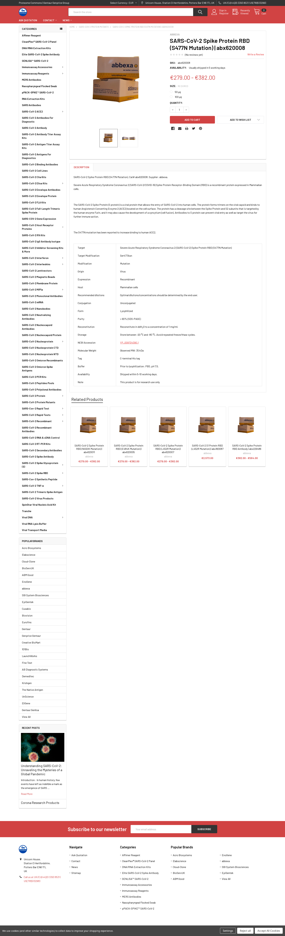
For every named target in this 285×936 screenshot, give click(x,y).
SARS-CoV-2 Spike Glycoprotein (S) (40, 464)
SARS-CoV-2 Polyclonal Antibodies (41, 389)
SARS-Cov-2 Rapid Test (35, 408)
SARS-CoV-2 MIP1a (32, 289)
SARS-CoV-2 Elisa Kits (34, 183)
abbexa (26, 588)
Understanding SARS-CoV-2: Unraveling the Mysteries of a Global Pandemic (41, 770)
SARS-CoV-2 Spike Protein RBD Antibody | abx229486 (247, 447)
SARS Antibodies (31, 105)
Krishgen (27, 683)
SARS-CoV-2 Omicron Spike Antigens (37, 368)
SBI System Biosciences (35, 595)
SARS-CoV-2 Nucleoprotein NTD (40, 354)
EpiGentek (27, 601)
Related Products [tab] (87, 399)
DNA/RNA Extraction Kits (36, 48)
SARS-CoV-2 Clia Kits (34, 177)
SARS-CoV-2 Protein (33, 395)
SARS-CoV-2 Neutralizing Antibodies (36, 316)
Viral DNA (27, 517)
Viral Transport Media (34, 530)
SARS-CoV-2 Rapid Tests (36, 414)
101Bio (25, 649)
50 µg (178, 91)
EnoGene (27, 581)
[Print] (187, 128)
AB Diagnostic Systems (35, 669)
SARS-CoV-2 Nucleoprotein (37, 341)
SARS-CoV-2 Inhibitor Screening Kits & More (42, 249)
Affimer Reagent (31, 35)
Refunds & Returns (173, 924)
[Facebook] (173, 128)
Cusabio (26, 608)
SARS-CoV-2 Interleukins (36, 264)
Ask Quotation (28, 20)
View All (26, 716)
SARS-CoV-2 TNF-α (33, 485)
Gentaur (26, 628)
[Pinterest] (201, 128)
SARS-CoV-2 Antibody (34, 127)
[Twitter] (194, 128)
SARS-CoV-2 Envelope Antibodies (41, 189)
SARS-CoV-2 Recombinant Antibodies (37, 429)
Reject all (245, 931)
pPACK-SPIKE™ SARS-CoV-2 (38, 92)
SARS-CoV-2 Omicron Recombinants (42, 360)
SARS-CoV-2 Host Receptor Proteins (38, 227)
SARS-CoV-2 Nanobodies (36, 308)
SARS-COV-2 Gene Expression (39, 218)
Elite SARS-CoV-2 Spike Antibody (41, 54)
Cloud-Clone (28, 561)
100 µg (178, 96)
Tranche (26, 511)
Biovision (27, 615)
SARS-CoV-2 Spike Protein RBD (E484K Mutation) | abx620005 (128, 449)
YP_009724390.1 (129, 342)
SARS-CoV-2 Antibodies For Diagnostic (37, 119)
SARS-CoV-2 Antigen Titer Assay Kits (41, 146)
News (66, 20)
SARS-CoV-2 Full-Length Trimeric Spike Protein (41, 210)
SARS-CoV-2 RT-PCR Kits (36, 443)
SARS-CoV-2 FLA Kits (34, 202)
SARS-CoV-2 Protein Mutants (38, 402)
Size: (179, 85)
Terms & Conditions (50, 924)
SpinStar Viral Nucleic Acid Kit (39, 504)
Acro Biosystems (31, 547)
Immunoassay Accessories (37, 67)
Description (81, 167)
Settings (228, 931)
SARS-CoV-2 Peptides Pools (38, 383)
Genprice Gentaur (31, 635)
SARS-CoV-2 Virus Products (37, 498)
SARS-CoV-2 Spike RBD (35, 473)
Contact (48, 20)
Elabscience (28, 554)
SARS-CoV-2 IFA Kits (33, 235)
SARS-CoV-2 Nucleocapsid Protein (41, 335)
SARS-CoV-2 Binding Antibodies (40, 164)
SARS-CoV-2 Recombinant (37, 421)
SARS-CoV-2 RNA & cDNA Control (41, 437)
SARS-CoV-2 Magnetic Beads (38, 276)
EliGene (26, 703)
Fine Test (27, 662)
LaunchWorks (29, 655)
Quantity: (176, 102)
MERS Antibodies (31, 79)
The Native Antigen (32, 689)
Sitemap (76, 872)
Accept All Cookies (268, 931)
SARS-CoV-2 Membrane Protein (40, 283)
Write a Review (255, 54)
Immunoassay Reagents (35, 73)
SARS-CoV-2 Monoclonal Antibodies (42, 295)
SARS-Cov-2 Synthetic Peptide (39, 479)
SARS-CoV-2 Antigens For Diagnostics (36, 156)
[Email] (180, 128)
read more (26, 793)
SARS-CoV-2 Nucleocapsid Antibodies (37, 326)
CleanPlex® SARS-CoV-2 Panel (39, 41)
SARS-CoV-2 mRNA (32, 302)
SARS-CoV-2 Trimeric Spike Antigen (42, 491)
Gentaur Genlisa (30, 710)
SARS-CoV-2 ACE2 (32, 111)
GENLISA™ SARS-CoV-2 (35, 60)
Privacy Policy (235, 924)
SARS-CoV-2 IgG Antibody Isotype (41, 241)
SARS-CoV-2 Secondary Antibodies (42, 450)
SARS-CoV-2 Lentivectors (37, 270)
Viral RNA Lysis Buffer (34, 523)
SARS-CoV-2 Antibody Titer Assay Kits (41, 136)
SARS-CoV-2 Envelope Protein (39, 196)
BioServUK (28, 568)
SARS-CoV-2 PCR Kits (34, 376)
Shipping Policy (111, 924)
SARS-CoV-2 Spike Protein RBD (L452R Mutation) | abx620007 (168, 449)
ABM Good (27, 574)
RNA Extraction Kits (33, 98)
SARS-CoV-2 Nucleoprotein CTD (40, 347)
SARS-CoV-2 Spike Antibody (38, 456)
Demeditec (28, 676)
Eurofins (27, 622)
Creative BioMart (31, 642)
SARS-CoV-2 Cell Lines (35, 170)
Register (224, 13)
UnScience (28, 696)
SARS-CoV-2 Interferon (35, 257)
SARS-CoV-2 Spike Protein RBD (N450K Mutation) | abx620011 (89, 449)
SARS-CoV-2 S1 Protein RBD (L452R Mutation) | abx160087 (207, 447)
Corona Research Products (40, 803)
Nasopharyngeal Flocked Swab (39, 86)
